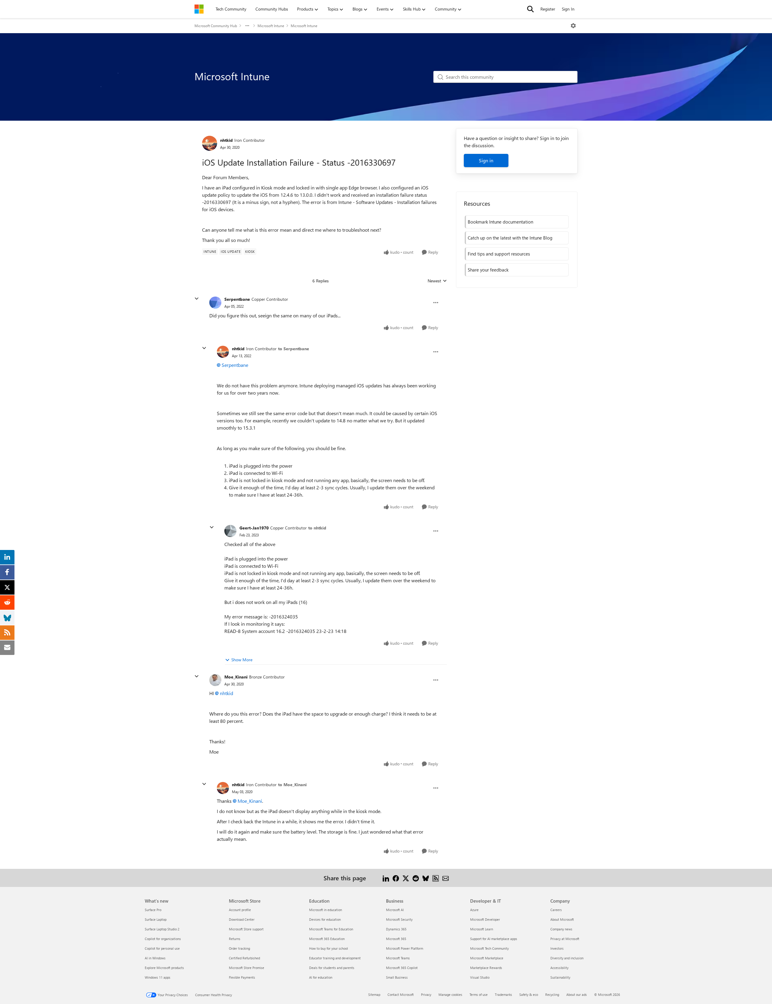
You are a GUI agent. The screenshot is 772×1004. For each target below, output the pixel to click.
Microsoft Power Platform (404, 948)
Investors (557, 948)
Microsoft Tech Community (489, 948)
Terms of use (479, 994)
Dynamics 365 (396, 929)
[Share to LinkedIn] (386, 878)
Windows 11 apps (157, 977)
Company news (561, 929)
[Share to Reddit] (416, 878)
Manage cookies (450, 994)
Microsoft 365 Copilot (402, 967)
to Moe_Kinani (292, 784)
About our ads (576, 994)
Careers (556, 909)
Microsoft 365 (396, 938)
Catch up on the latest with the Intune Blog (510, 238)
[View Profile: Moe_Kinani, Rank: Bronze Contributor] (215, 680)
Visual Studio (479, 977)
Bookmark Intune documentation (500, 222)
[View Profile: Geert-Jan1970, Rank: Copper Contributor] (230, 531)
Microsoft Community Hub (216, 25)
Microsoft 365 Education (327, 938)
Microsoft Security (399, 919)
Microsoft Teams (398, 958)
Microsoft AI (395, 909)
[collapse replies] (196, 298)
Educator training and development (335, 958)
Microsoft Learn (481, 929)
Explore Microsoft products (164, 967)
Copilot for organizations (163, 938)
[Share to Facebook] (396, 878)
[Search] (530, 9)
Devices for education (325, 919)
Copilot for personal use (162, 948)
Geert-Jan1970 (254, 528)
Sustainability (560, 977)
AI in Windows (155, 958)
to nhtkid (317, 528)
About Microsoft (562, 919)
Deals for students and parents (331, 967)
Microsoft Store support (246, 929)
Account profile (240, 909)
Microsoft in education (325, 909)
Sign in (486, 160)
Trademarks (503, 994)
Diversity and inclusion (567, 958)
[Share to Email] (445, 878)
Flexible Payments (242, 977)
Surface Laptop (155, 919)
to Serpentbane (293, 348)
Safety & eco (528, 994)
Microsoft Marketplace (486, 958)
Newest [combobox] (437, 281)
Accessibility (559, 967)
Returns (234, 938)
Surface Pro (153, 909)
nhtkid (226, 140)
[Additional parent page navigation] (247, 25)
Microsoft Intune (271, 25)
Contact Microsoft (401, 994)
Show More (241, 659)
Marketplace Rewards (486, 967)
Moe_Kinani (236, 677)
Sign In (568, 9)
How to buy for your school (328, 948)
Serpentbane (237, 299)
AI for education (320, 977)
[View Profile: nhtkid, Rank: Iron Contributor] (209, 143)
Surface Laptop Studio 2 (162, 929)
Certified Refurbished (244, 958)
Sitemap (374, 994)
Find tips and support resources (499, 254)
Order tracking (239, 948)
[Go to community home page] (199, 9)
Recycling (552, 994)
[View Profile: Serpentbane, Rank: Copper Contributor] (215, 303)
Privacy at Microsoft (564, 938)
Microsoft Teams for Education (331, 929)
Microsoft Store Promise (246, 967)
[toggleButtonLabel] (573, 25)
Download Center (242, 919)
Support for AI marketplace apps (493, 938)
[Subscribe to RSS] (435, 878)
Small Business (397, 977)
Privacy (426, 994)
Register (547, 9)
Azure (474, 909)
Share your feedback (488, 270)
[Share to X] (406, 878)
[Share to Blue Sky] (425, 878)
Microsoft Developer (485, 919)
